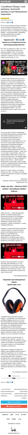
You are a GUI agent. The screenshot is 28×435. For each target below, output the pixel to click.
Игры (8, 419)
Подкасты (5, 414)
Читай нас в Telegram (15, 402)
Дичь (11, 414)
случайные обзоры (5, 18)
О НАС (19, 419)
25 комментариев (15, 375)
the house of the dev (14, 423)
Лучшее (14, 419)
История (23, 414)
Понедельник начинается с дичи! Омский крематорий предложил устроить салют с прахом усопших (20, 394)
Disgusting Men (4, 20)
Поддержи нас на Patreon (14, 406)
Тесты (17, 414)
